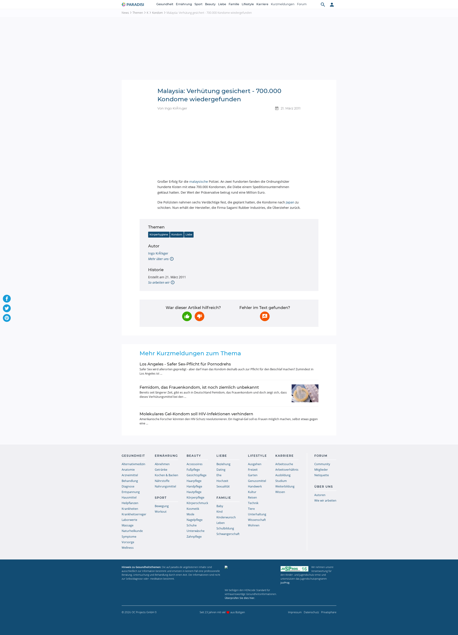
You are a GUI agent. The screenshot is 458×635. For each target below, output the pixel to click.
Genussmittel (257, 481)
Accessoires (195, 464)
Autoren (319, 495)
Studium (281, 481)
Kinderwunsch (226, 517)
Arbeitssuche (284, 464)
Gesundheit (164, 4)
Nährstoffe (162, 481)
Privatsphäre (328, 612)
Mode (190, 514)
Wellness (128, 548)
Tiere (251, 509)
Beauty (210, 4)
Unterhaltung (257, 514)
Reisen (252, 497)
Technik (253, 503)
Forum (302, 4)
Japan (290, 202)
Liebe (222, 4)
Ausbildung (283, 475)
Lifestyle (248, 4)
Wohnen (253, 525)
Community (322, 464)
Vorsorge (128, 542)
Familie (234, 4)
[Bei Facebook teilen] (7, 299)
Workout (161, 512)
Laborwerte (129, 520)
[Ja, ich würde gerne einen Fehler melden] (265, 316)
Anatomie (128, 470)
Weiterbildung (284, 486)
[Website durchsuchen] (322, 4)
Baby (219, 506)
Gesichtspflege (196, 475)
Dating (220, 470)
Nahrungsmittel (165, 486)
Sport (198, 4)
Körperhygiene (159, 234)
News (125, 13)
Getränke (161, 470)
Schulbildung (225, 528)
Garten (252, 475)
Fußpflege (193, 470)
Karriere (262, 4)
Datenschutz (311, 612)
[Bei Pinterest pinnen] (7, 318)
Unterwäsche (195, 531)
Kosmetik (193, 509)
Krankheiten (130, 509)
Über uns (323, 486)
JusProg (285, 582)
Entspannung (131, 492)
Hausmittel (129, 497)
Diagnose (128, 486)
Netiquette (321, 475)
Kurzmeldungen (282, 4)
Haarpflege (194, 481)
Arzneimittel (130, 475)
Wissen (280, 492)
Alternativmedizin (133, 464)
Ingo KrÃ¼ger (158, 253)
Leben (220, 523)
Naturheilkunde (132, 531)
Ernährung (184, 4)
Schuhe (192, 525)
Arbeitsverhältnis (286, 470)
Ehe (218, 475)
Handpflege (194, 486)
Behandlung (130, 481)
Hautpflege (194, 492)
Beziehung (223, 464)
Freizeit (253, 470)
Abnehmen (162, 464)
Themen (138, 13)
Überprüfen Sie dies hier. (240, 598)
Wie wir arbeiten (325, 500)
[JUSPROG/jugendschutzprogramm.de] (294, 569)
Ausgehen (254, 464)
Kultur (252, 492)
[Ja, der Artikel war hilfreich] (187, 316)
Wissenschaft (257, 520)
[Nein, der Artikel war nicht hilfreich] (199, 316)
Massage (127, 525)
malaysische (198, 181)
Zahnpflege (194, 537)
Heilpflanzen (130, 503)
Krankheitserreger (134, 514)
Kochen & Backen (166, 475)
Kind (219, 512)
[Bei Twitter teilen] (7, 308)
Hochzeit (222, 481)
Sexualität (223, 486)
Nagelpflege (195, 520)
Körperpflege (195, 497)
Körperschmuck (197, 503)
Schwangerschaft (228, 534)
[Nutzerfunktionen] (331, 4)
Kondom (157, 13)
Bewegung (162, 506)
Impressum (295, 612)
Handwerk (255, 486)
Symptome (129, 537)
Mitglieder (321, 470)
